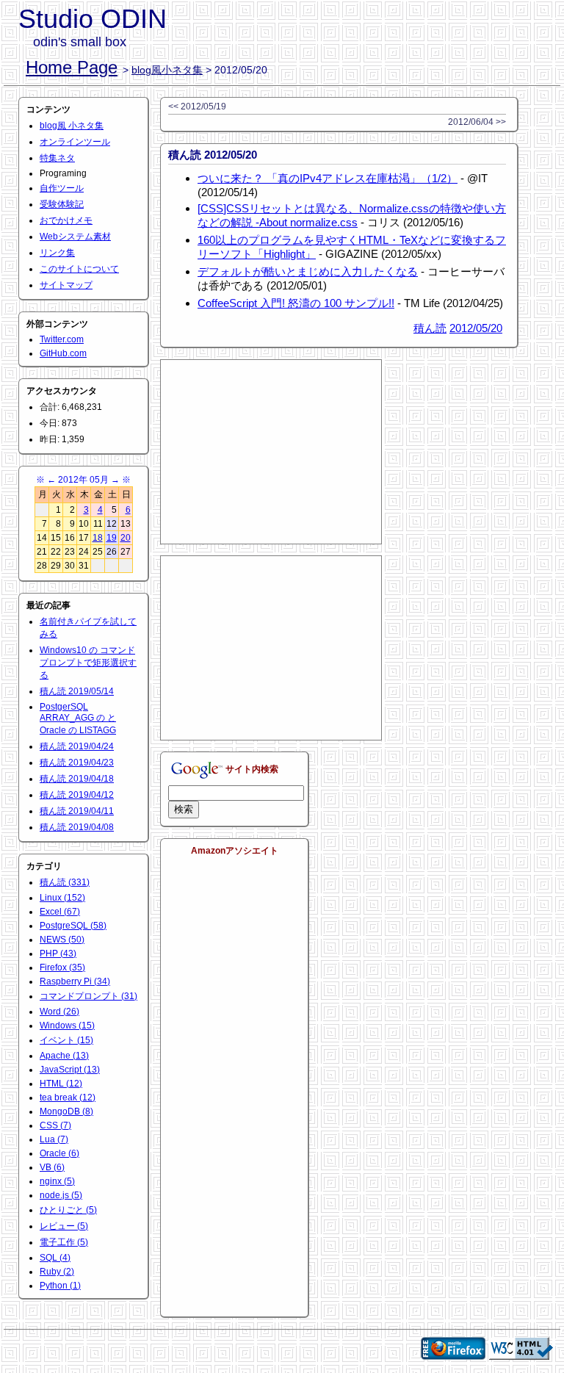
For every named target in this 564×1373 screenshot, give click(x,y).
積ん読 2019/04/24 (77, 746)
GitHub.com (63, 353)
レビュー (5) (64, 1226)
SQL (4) (55, 1258)
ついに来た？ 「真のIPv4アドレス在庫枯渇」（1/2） (328, 178)
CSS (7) (55, 1125)
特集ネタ (57, 158)
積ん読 (429, 328)
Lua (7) (54, 1139)
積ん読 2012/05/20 (212, 154)
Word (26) (59, 1011)
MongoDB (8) (66, 1111)
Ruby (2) (57, 1271)
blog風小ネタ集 (167, 70)
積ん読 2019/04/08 (77, 827)
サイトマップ (66, 285)
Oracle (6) (59, 1153)
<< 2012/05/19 (197, 106)
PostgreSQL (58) (73, 925)
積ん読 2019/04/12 (77, 795)
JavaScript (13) (70, 1069)
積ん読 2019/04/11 (77, 811)
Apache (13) (64, 1056)
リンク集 (57, 253)
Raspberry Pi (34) (75, 981)
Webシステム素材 (75, 236)
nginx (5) (57, 1181)
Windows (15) (67, 1025)
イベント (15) (66, 1040)
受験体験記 (62, 204)
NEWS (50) (62, 939)
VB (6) (52, 1167)
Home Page (72, 67)
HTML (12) (61, 1083)
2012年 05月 (83, 480)
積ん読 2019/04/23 (77, 762)
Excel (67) (60, 912)
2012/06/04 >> (477, 122)
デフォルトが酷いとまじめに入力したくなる (308, 271)
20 (125, 538)
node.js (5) (61, 1195)
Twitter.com (62, 339)
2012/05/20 (475, 328)
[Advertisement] (271, 452)
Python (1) (60, 1285)
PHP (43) (58, 953)
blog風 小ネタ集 (72, 125)
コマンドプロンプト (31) (88, 996)
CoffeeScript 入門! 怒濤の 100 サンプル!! (296, 303)
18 (98, 538)
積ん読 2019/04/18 (77, 779)
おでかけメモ (66, 220)
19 (111, 538)
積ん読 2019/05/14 (77, 691)
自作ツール (62, 188)
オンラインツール (75, 142)
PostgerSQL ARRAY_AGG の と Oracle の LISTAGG (78, 718)
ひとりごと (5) (68, 1210)
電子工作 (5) (64, 1242)
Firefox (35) (62, 967)
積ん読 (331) (65, 882)
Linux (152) (62, 898)
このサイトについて (79, 269)
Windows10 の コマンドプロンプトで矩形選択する (88, 662)
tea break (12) (67, 1097)
